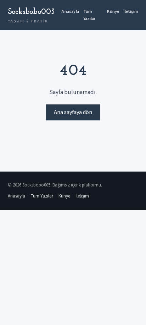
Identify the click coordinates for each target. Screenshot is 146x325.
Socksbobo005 (31, 15)
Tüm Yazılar (89, 15)
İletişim (130, 12)
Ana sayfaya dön (73, 112)
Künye (113, 12)
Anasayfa (70, 12)
